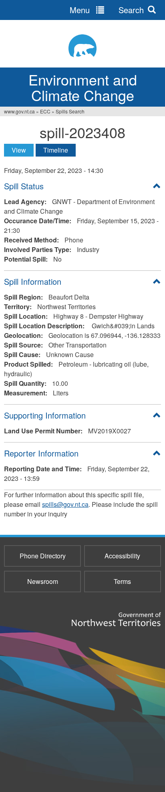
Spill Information (32, 281)
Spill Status (24, 186)
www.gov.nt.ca (19, 111)
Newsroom (42, 581)
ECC (45, 111)
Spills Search (70, 111)
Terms (122, 581)
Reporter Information (41, 453)
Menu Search (107, 10)
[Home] (82, 46)
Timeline (55, 150)
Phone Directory (43, 555)
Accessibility (122, 555)
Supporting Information (45, 415)
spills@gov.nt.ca (65, 504)
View (23, 150)
